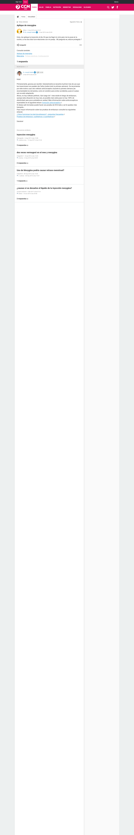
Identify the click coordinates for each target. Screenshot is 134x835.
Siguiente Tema (75, 22)
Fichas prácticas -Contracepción (37, 56)
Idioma (116, 2)
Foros (34, 7)
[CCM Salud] (23, 7)
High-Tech (19, 2)
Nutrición (57, 7)
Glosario (87, 7)
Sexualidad (77, 7)
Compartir (22, 45)
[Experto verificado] (37, 32)
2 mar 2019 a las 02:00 (45, 32)
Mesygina (20, 56)
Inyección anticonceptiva (51, 103)
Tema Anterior (23, 22)
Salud (25, 2)
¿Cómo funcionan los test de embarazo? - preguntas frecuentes (40, 114)
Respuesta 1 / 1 (22, 67)
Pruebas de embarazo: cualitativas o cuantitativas (35, 117)
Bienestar (67, 7)
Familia (48, 7)
